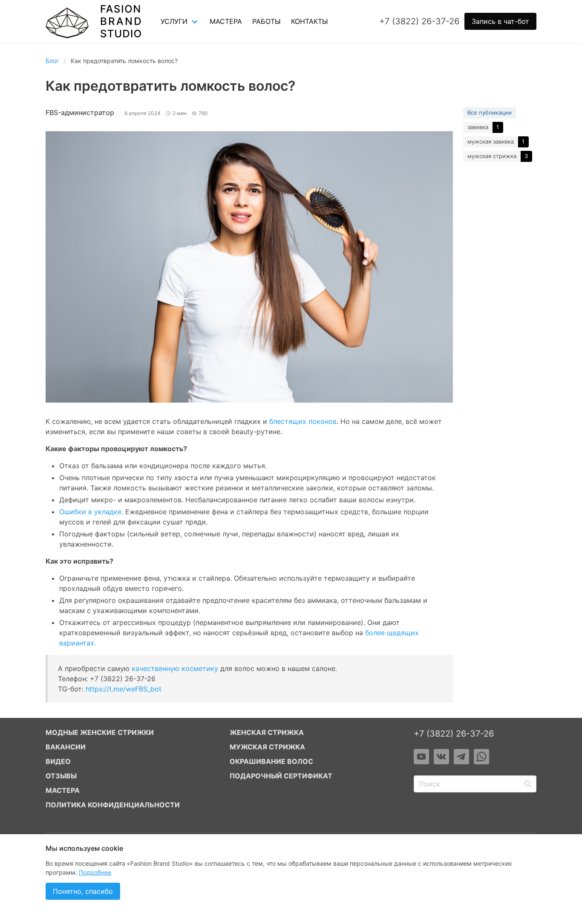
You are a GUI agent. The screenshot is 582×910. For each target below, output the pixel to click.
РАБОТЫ (266, 21)
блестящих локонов (303, 421)
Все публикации (489, 112)
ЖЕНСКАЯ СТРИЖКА (267, 732)
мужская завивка (490, 141)
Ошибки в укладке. (91, 511)
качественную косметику (175, 668)
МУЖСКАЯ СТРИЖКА (267, 747)
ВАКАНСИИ (66, 747)
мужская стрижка (491, 156)
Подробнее (95, 872)
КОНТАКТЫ (309, 21)
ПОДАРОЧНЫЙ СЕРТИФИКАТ (281, 776)
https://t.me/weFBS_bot (123, 689)
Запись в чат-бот (500, 21)
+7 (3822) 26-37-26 (454, 734)
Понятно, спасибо (83, 891)
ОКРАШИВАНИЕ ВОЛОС (271, 761)
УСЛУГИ (174, 21)
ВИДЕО (58, 761)
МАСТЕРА (226, 21)
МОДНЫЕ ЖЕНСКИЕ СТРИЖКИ (100, 732)
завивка (477, 127)
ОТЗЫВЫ (61, 776)
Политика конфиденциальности (113, 805)
